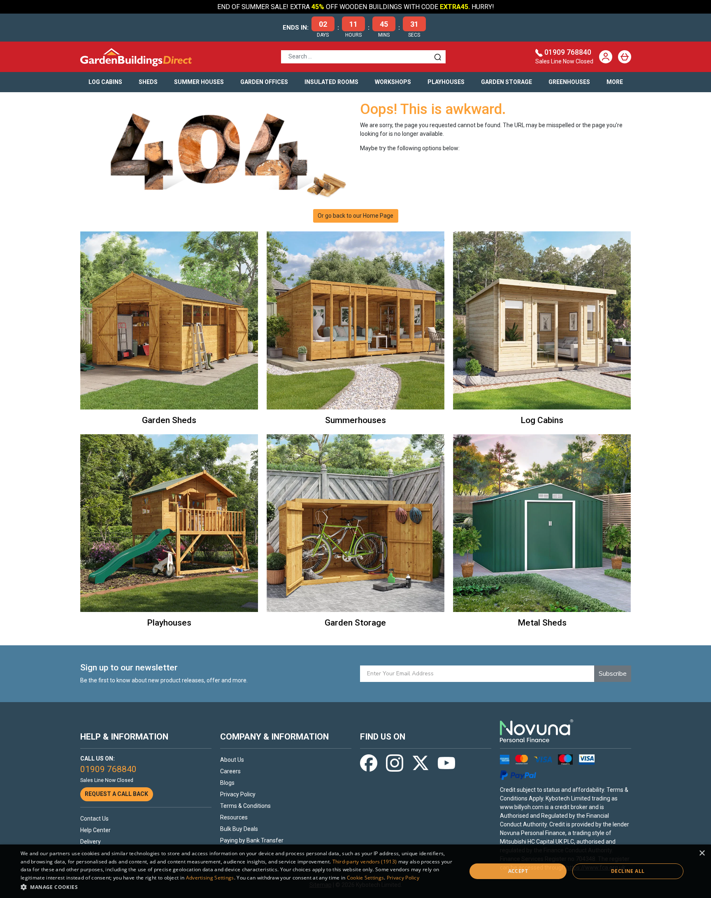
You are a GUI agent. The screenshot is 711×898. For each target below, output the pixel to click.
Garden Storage (506, 82)
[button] (237, 887)
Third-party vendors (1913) (364, 861)
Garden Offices (264, 82)
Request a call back (116, 794)
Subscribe (613, 673)
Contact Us (94, 818)
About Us (232, 759)
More (614, 82)
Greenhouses (569, 82)
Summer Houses (199, 82)
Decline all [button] (627, 871)
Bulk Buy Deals (239, 829)
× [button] (702, 853)
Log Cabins (105, 82)
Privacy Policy (238, 794)
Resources (234, 817)
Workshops (393, 82)
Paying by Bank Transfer (251, 840)
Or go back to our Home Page (355, 215)
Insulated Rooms (331, 82)
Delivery (90, 841)
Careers (230, 771)
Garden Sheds (169, 420)
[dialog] (355, 871)
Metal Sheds (542, 623)
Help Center (95, 830)
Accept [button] (518, 871)
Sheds (148, 82)
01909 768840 (567, 52)
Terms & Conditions (245, 806)
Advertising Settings (210, 877)
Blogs (227, 782)
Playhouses (446, 82)
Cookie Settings (365, 877)
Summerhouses (355, 420)
